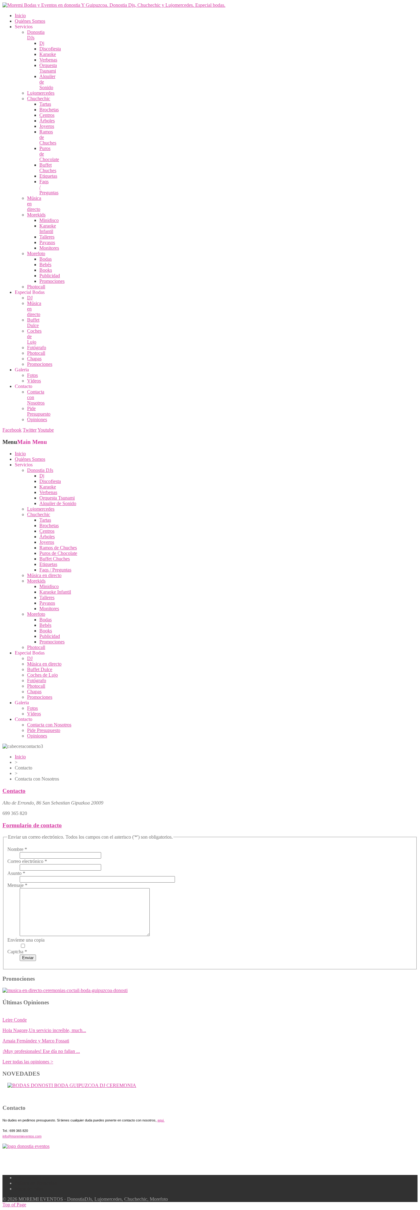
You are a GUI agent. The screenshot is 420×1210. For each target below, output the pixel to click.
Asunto (16, 873)
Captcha (17, 951)
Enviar (28, 957)
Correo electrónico (27, 861)
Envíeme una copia (26, 940)
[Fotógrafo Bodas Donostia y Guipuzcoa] (65, 990)
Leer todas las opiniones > (27, 1061)
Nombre (17, 849)
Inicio (20, 756)
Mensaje (17, 885)
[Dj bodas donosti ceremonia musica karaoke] (26, 1146)
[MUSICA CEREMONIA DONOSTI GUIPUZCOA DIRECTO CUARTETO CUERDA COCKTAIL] (71, 1085)
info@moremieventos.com (22, 1136)
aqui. (160, 1120)
